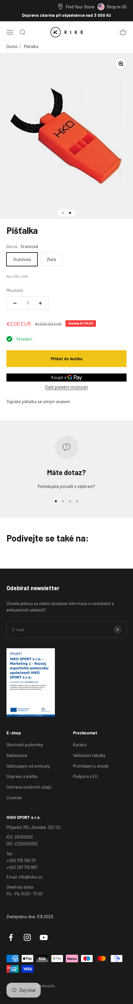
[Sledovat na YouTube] (43, 937)
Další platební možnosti (66, 387)
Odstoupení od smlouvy (28, 766)
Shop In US (117, 6)
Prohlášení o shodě (90, 766)
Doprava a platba (21, 776)
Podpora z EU (85, 776)
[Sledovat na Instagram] (27, 937)
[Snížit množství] (15, 303)
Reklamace (16, 755)
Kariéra (80, 744)
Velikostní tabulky (89, 755)
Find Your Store (80, 6)
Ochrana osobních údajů (28, 787)
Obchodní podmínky (24, 744)
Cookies (14, 797)
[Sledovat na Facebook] (10, 937)
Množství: (15, 290)
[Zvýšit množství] (40, 303)
